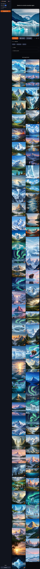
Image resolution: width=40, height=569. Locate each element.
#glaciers (24, 44)
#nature (14, 44)
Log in (6, 565)
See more (16, 41)
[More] (35, 38)
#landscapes (19, 44)
